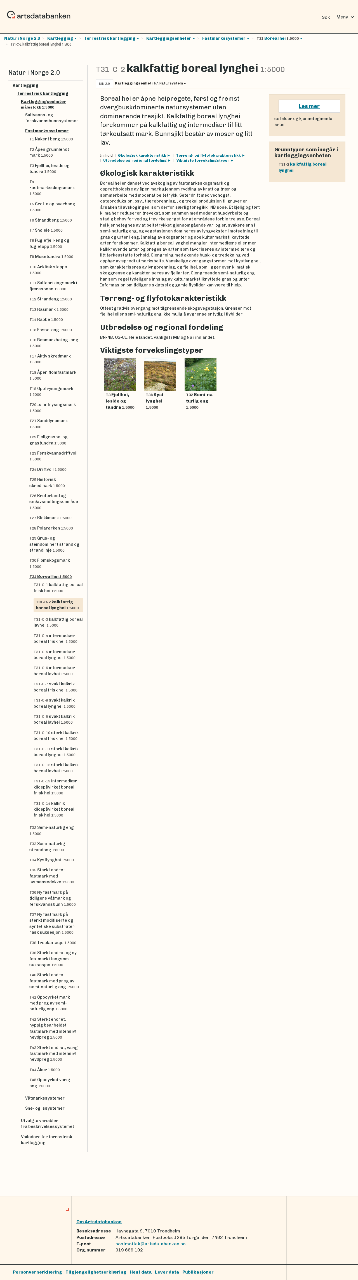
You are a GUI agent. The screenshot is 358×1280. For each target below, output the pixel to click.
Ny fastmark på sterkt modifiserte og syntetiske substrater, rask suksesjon (52, 923)
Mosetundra (51, 256)
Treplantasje (52, 942)
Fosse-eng (50, 329)
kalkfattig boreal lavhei (58, 622)
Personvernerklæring (37, 1272)
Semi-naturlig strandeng (47, 846)
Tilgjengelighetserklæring (95, 1272)
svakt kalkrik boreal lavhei (54, 719)
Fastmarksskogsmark (52, 188)
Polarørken (51, 528)
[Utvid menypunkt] (81, 85)
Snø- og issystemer (45, 1108)
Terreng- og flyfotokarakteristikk (209, 155)
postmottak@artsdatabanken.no (151, 1243)
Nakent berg (51, 139)
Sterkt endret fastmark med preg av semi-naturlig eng (54, 980)
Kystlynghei (51, 859)
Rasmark (49, 309)
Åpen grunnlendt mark (49, 152)
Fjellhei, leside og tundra (49, 168)
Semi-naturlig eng (51, 830)
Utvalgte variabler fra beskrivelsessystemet (47, 1123)
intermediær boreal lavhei (54, 670)
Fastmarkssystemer (224, 38)
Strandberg (50, 220)
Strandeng (50, 299)
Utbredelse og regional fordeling (135, 160)
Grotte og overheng (52, 206)
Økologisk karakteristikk (142, 155)
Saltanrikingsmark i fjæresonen (53, 285)
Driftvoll (48, 469)
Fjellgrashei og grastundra (48, 439)
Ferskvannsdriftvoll (53, 456)
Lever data (167, 1272)
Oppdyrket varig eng (49, 1082)
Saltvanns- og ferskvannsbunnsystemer (52, 117)
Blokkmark (50, 517)
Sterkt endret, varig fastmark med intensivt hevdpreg (53, 1053)
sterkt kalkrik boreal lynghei (56, 751)
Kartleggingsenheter (168, 38)
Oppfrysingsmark (51, 391)
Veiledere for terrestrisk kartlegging (46, 1139)
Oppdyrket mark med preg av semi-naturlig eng (49, 1003)
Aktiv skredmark (50, 359)
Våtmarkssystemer (45, 1098)
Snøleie (46, 230)
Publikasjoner (198, 1272)
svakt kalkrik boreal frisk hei (55, 686)
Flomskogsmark (49, 563)
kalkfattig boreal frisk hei (58, 587)
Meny (346, 17)
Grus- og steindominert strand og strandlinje (54, 544)
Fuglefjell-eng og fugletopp (49, 243)
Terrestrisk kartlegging (110, 38)
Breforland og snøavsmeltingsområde (53, 501)
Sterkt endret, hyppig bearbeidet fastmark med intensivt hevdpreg (53, 1028)
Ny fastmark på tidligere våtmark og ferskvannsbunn (52, 898)
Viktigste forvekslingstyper (203, 160)
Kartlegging (60, 38)
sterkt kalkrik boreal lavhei (56, 767)
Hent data (141, 1272)
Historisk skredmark (47, 482)
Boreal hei (277, 38)
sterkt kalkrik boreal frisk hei (56, 735)
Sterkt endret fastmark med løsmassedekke (51, 875)
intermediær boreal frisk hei (55, 638)
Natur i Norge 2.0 (22, 38)
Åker (44, 1069)
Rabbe (46, 319)
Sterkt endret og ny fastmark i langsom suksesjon (53, 958)
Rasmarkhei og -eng (53, 342)
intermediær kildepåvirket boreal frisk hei (55, 787)
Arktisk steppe (48, 269)
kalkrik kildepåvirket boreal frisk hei (54, 809)
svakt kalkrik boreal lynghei (55, 703)
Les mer (309, 106)
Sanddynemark (48, 423)
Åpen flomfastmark (52, 375)
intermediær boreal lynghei (55, 654)
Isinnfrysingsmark (52, 407)
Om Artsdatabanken (99, 1221)
